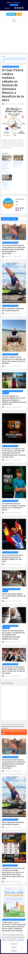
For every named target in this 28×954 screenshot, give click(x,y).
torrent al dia (8, 104)
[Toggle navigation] (14, 20)
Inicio (3, 56)
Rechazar (14, 947)
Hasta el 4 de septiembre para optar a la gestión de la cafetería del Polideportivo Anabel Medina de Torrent (13, 634)
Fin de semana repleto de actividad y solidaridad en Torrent (6, 183)
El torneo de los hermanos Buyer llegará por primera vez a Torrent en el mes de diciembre (13, 670)
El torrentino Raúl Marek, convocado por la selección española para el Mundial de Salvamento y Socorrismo (13, 249)
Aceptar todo (14, 943)
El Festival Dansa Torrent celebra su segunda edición (18, 162)
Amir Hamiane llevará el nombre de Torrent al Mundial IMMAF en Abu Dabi (12, 558)
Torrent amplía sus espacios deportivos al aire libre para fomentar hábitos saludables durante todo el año (14, 400)
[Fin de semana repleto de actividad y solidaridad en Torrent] (7, 177)
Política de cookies (19, 940)
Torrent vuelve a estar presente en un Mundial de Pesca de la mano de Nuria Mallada (13, 360)
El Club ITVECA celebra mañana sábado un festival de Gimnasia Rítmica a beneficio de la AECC (14, 59)
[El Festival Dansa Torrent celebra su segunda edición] (18, 157)
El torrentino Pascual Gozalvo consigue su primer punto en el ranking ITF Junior (14, 506)
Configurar (14, 950)
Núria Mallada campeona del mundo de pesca (13, 309)
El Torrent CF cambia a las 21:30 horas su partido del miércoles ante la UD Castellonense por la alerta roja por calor (13, 453)
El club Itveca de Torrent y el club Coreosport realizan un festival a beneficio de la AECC (6, 165)
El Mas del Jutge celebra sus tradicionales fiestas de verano (14, 596)
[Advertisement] (14, 37)
